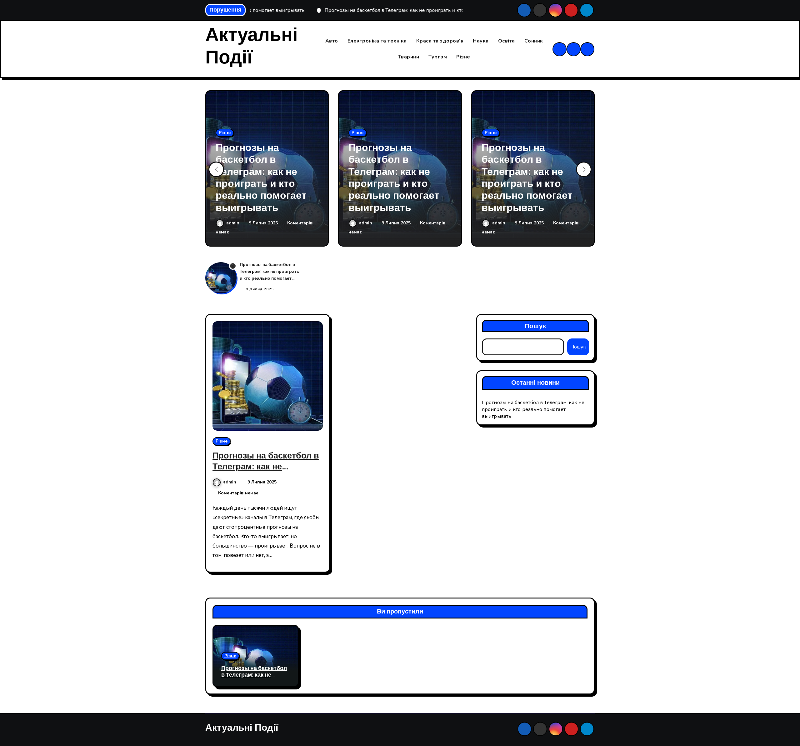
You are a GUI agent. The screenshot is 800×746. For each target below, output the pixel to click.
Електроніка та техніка (377, 41)
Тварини (408, 56)
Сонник (533, 41)
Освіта (506, 41)
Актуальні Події (251, 46)
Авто (331, 41)
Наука (481, 41)
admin (233, 223)
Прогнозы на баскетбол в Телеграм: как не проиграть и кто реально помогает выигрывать (261, 177)
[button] (584, 169)
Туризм (437, 56)
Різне (463, 56)
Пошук (536, 326)
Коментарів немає (238, 493)
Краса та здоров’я (440, 41)
